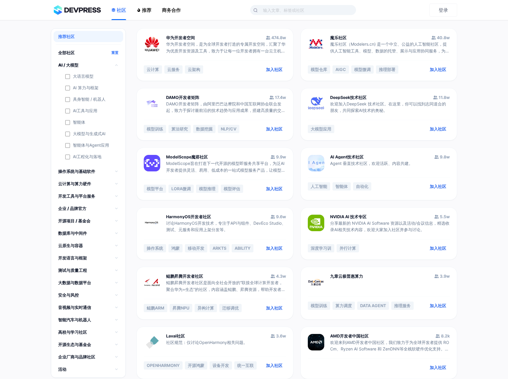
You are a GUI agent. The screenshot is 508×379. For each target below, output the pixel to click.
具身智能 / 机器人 (89, 99)
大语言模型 (83, 76)
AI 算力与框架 (85, 88)
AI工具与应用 (85, 111)
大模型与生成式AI (89, 134)
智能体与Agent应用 (91, 145)
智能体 (79, 122)
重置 (114, 52)
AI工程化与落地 (87, 157)
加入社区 (274, 69)
